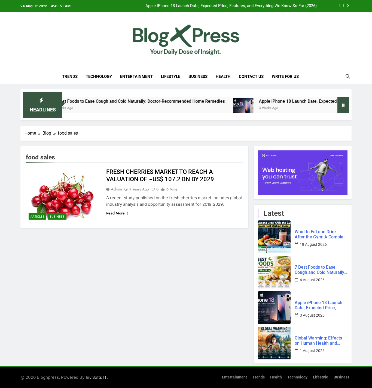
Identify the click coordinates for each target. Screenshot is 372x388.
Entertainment (136, 76)
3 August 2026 (312, 315)
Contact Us (251, 76)
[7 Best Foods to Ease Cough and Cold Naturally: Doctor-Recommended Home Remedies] (274, 272)
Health (223, 76)
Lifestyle (170, 76)
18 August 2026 (313, 244)
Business (198, 76)
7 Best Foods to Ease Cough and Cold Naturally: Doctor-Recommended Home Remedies (129, 101)
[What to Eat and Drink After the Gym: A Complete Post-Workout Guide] (274, 236)
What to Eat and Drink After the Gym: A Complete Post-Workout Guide (321, 234)
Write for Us (285, 76)
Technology (99, 76)
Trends (70, 76)
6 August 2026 (312, 280)
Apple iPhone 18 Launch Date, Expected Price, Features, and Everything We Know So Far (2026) (231, 6)
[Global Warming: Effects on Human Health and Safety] (274, 343)
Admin (116, 189)
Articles (37, 216)
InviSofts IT (96, 377)
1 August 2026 (312, 350)
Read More (115, 213)
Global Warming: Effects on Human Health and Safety (318, 340)
